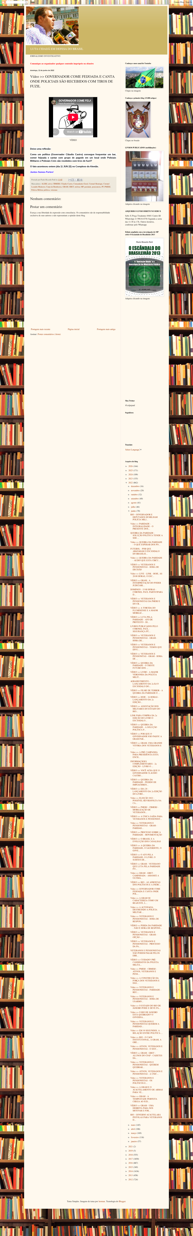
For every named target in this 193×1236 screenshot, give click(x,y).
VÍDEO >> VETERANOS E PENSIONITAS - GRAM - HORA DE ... (146, 656)
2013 (130, 1175)
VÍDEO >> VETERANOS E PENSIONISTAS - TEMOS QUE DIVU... (146, 647)
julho (133, 506)
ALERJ (44, 183)
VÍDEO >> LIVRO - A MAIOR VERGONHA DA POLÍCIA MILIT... (144, 674)
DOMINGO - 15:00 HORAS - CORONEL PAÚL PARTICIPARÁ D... (146, 592)
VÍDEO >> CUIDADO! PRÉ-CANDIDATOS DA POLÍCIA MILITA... (144, 962)
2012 (130, 1179)
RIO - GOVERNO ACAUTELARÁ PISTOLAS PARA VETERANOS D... (146, 1117)
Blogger (122, 1201)
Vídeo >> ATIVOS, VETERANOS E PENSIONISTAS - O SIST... (146, 1047)
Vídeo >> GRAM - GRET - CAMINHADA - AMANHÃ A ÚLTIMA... (144, 875)
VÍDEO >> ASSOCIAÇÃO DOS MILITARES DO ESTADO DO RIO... (145, 709)
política (47, 190)
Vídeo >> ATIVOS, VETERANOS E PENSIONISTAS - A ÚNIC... (146, 1072)
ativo (50, 183)
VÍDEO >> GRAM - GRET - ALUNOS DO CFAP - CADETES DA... (146, 1055)
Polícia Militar (37, 190)
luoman (102, 1201)
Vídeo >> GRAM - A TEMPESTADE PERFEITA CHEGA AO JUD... (143, 1099)
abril (133, 1129)
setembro (135, 498)
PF (103, 186)
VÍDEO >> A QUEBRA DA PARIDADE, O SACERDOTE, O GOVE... (145, 848)
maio (133, 1124)
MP (82, 186)
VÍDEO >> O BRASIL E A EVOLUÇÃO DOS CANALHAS (145, 840)
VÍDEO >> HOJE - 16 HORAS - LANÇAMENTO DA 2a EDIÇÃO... (144, 700)
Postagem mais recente (40, 329)
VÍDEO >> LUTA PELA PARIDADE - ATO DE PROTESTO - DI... (141, 619)
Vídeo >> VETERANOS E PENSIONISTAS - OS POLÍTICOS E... (142, 1080)
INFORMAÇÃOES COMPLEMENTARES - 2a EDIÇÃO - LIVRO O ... (143, 764)
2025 (130, 470)
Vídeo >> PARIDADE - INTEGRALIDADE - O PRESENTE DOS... (141, 526)
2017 (130, 1158)
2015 (130, 1167)
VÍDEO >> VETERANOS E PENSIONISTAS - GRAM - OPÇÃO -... (143, 935)
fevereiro (135, 1137)
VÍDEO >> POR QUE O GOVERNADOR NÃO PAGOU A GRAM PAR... (146, 736)
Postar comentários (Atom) (49, 334)
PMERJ (107, 186)
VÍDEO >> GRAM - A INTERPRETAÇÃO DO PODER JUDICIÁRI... (145, 583)
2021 (130, 1146)
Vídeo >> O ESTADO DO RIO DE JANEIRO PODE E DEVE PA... (145, 1007)
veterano (54, 190)
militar (77, 186)
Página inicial (73, 329)
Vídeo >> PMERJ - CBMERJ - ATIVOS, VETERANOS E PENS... (143, 971)
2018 (130, 1154)
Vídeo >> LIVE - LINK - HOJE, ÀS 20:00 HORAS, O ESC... (146, 575)
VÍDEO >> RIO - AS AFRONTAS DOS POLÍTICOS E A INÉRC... (145, 883)
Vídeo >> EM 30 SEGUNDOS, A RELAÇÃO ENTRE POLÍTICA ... (146, 1031)
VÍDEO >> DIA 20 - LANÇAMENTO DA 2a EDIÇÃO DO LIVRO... (146, 791)
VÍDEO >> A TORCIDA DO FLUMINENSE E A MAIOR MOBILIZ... (144, 610)
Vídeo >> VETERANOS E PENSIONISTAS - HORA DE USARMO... (144, 999)
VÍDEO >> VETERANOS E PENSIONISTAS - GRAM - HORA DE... (143, 638)
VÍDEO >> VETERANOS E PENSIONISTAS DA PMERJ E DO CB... (145, 601)
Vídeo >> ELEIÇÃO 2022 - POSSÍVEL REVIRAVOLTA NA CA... (145, 800)
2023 (130, 478)
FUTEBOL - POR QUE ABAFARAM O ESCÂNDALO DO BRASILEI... (145, 551)
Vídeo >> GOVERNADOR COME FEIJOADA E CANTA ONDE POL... (145, 891)
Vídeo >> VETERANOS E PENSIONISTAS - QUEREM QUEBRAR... (144, 1065)
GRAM (65, 186)
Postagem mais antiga (106, 329)
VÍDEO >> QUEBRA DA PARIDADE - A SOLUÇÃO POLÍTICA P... (143, 727)
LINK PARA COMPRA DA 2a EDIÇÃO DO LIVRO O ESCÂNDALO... (143, 718)
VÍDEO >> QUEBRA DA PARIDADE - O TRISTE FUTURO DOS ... (142, 665)
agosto (134, 502)
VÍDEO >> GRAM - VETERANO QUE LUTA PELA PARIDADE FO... (145, 866)
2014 (130, 1171)
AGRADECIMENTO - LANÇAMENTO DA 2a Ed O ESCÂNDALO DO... (144, 684)
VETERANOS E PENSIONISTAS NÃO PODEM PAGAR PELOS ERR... (145, 953)
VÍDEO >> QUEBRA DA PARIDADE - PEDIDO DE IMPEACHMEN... (143, 782)
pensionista (96, 186)
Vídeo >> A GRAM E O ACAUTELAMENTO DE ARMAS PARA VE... (146, 1090)
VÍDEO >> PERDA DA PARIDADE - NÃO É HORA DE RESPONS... (146, 926)
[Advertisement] (73, 305)
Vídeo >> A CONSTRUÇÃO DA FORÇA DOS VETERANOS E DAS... (145, 981)
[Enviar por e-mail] (69, 179)
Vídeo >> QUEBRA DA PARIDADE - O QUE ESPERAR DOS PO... (146, 543)
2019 (130, 1150)
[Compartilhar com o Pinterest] (81, 179)
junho (133, 510)
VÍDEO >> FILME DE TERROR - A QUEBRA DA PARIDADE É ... (146, 691)
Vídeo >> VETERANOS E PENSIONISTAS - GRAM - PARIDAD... (143, 825)
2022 (130, 482)
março (134, 1133)
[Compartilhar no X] (75, 179)
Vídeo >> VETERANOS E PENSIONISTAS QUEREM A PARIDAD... (144, 1024)
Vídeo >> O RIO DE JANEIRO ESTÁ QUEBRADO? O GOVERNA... (143, 1015)
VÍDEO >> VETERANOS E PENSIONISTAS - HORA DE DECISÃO (144, 567)
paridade (87, 186)
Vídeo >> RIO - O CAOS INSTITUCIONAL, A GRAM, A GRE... (145, 1040)
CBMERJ (56, 183)
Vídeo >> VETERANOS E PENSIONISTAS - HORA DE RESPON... (144, 919)
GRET (71, 186)
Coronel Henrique (96, 183)
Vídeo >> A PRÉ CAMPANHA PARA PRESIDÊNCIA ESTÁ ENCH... (144, 755)
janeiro (134, 1141)
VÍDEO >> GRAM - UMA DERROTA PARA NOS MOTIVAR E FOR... (142, 1108)
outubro (134, 494)
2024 (130, 474)
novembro (135, 490)
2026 (130, 466)
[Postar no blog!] (72, 179)
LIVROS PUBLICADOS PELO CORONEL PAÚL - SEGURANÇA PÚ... (144, 629)
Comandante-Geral (80, 183)
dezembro (135, 486)
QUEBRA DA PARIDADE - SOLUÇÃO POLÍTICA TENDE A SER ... (146, 535)
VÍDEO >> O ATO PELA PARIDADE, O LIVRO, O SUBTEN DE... (142, 857)
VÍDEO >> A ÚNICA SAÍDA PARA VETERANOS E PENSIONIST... (146, 817)
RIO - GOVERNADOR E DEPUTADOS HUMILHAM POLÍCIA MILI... (144, 517)
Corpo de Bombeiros (54, 186)
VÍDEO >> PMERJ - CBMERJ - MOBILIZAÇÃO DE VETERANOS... (144, 810)
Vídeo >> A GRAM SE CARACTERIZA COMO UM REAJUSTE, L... (144, 901)
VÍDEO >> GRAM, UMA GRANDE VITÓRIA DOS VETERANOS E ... (146, 745)
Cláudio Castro (67, 183)
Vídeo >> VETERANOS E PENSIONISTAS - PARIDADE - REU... (145, 990)
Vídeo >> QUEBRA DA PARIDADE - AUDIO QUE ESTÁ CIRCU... (146, 559)
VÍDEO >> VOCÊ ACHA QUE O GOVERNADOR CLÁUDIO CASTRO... (145, 773)
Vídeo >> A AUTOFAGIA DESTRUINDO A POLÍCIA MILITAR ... (143, 910)
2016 (130, 1162)
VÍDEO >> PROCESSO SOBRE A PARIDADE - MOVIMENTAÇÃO (146, 833)
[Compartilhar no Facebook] (78, 179)
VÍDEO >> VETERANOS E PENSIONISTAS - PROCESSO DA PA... (145, 944)
